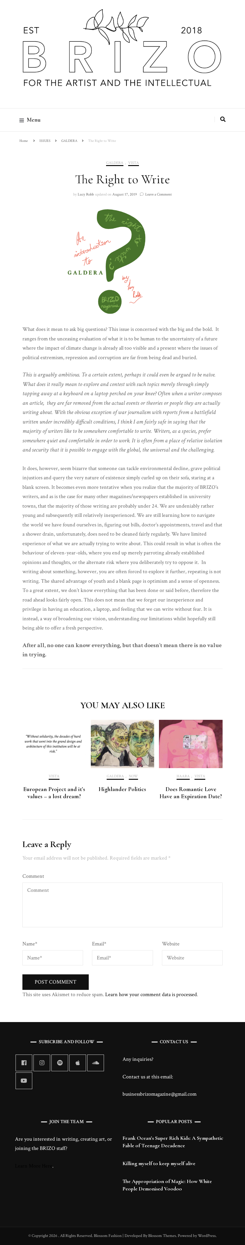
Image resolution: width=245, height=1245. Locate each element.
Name (29, 943)
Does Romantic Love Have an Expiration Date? (191, 793)
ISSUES (44, 141)
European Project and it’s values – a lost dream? (54, 793)
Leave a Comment (158, 194)
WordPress (207, 1235)
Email (99, 943)
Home (23, 141)
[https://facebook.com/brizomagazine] (24, 1063)
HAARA (183, 776)
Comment (33, 876)
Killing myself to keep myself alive (158, 1163)
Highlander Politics (122, 789)
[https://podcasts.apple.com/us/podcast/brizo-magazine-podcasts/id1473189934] (77, 1063)
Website (171, 943)
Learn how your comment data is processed (151, 994)
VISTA (133, 163)
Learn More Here (33, 1165)
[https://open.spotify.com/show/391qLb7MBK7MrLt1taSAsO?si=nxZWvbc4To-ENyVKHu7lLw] (59, 1063)
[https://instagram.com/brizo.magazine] (41, 1063)
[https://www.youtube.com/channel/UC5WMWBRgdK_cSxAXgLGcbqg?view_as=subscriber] (24, 1080)
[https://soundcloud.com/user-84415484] (95, 1063)
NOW (133, 776)
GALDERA (69, 141)
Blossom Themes (161, 1235)
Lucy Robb (86, 194)
